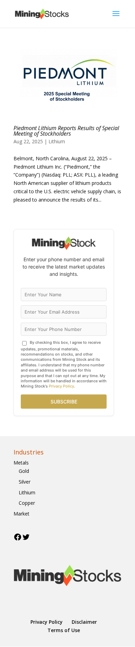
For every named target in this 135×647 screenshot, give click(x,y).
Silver (24, 481)
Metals (21, 462)
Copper (27, 503)
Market (21, 513)
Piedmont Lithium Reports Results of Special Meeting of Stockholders (66, 130)
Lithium (56, 141)
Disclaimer (84, 622)
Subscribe (64, 402)
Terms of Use (63, 630)
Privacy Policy (61, 386)
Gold (24, 471)
